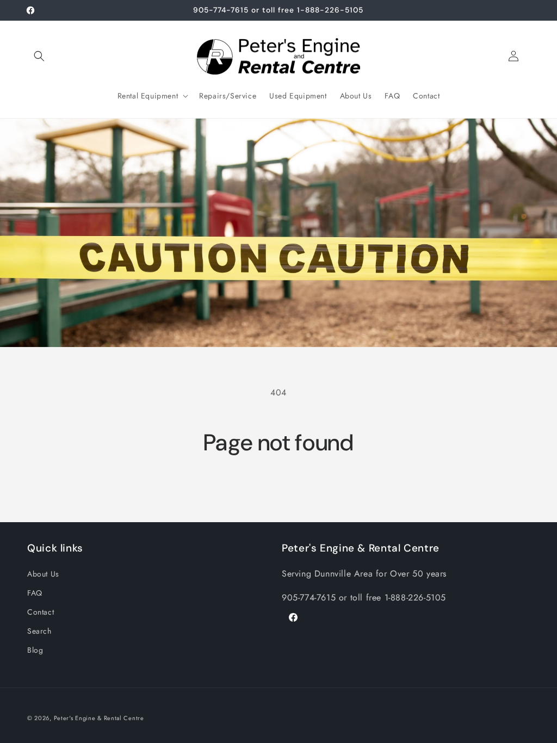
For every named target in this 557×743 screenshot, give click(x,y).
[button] (39, 56)
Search (39, 631)
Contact (40, 611)
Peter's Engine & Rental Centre (99, 718)
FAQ (34, 592)
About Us (43, 573)
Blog (35, 650)
